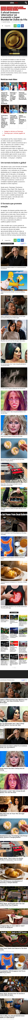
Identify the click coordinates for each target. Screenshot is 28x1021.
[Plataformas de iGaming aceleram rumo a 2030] (5, 617)
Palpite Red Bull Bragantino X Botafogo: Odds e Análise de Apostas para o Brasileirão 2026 (14, 663)
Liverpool (15, 8)
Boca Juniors (9, 7)
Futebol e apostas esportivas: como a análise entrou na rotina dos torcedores (23, 623)
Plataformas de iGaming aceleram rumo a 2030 (5, 620)
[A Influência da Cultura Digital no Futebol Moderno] (23, 631)
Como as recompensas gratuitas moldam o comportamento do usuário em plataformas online (5, 637)
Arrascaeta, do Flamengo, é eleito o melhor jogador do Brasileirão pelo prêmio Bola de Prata (4, 121)
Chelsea (21, 7)
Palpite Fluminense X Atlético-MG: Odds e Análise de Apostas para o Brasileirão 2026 (5, 662)
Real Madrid (9, 10)
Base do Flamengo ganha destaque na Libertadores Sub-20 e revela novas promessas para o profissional (23, 650)
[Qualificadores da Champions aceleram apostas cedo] (14, 617)
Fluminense (9, 8)
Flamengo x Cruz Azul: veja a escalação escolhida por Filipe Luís (13, 96)
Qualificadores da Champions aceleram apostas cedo (14, 622)
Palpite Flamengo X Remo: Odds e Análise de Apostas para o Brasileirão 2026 (23, 662)
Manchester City (21, 8)
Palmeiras (3, 10)
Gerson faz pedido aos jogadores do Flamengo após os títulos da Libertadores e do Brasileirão (5, 98)
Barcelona (3, 7)
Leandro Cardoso (6, 21)
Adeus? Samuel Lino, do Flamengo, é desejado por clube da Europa (22, 119)
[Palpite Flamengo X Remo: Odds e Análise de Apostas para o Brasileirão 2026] (23, 657)
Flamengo (3, 8)
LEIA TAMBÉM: (14, 612)
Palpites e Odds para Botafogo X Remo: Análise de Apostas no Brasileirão (4, 649)
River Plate (15, 10)
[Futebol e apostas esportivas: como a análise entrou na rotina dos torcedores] (23, 618)
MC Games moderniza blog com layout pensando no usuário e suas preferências (13, 649)
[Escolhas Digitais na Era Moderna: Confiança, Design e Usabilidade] (14, 631)
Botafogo (16, 7)
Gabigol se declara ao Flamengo (13, 131)
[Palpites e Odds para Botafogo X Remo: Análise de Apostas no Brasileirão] (5, 644)
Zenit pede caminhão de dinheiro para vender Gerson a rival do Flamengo (14, 119)
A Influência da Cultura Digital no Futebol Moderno (22, 635)
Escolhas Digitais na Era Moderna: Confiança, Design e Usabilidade (14, 636)
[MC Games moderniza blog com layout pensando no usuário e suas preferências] (14, 643)
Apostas (12, 658)
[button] (25, 2)
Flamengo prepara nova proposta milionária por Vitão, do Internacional (22, 96)
